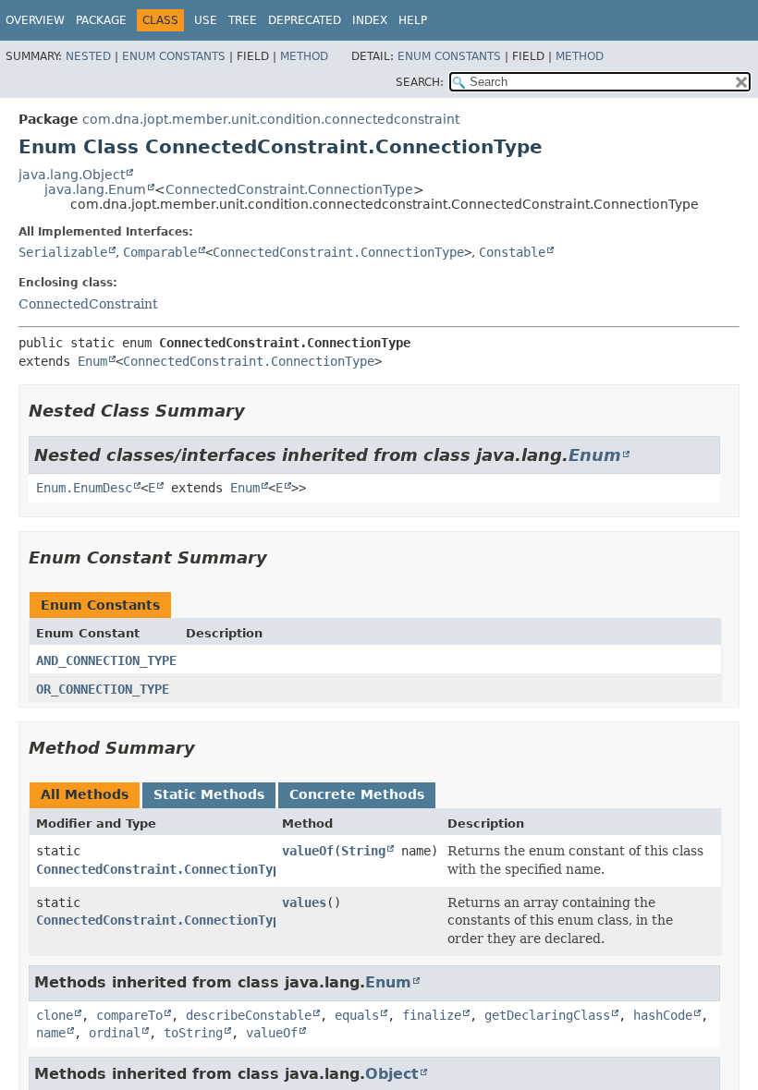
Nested (88, 56)
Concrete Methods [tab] (356, 794)
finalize (431, 1015)
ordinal (115, 1032)
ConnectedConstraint (88, 304)
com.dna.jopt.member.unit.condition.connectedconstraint (270, 119)
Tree (242, 20)
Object (392, 1074)
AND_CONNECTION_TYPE (106, 660)
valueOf (308, 850)
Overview (35, 20)
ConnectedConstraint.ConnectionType (289, 189)
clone (54, 1015)
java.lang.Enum (95, 189)
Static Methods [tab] (208, 794)
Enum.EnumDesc (84, 487)
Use (205, 20)
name (51, 1032)
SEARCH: (420, 82)
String (363, 850)
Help (412, 20)
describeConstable (249, 1015)
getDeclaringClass (547, 1015)
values (304, 902)
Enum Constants (174, 56)
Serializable (62, 252)
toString (193, 1032)
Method (304, 56)
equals (357, 1015)
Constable (512, 252)
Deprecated (304, 20)
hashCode (662, 1015)
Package (101, 20)
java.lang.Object (71, 174)
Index (369, 20)
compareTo (129, 1015)
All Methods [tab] (84, 794)
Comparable (160, 252)
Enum (92, 361)
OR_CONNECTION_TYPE (102, 689)
